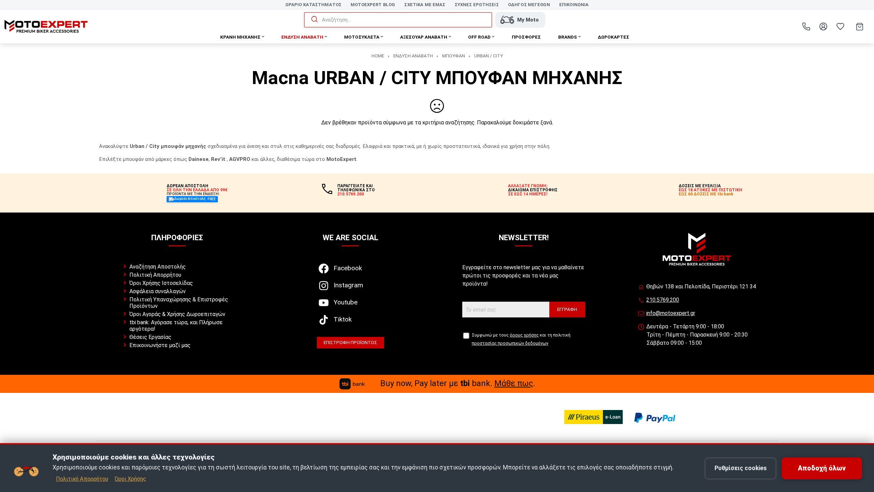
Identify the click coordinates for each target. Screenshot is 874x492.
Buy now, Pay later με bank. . (457, 383)
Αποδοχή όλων (822, 468)
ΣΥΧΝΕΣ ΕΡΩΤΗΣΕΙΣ (477, 4)
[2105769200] (806, 26)
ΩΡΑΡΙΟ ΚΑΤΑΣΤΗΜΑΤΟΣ (313, 4)
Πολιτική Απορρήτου (155, 275)
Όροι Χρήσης (130, 479)
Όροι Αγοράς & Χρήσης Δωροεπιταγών (177, 314)
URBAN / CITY (488, 55)
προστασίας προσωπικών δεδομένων (510, 343)
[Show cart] (860, 27)
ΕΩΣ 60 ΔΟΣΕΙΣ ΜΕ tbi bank (706, 194)
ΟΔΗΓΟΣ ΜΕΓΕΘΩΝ (529, 4)
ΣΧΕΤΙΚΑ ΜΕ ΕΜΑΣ (424, 4)
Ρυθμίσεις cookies (741, 468)
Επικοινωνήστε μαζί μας (160, 345)
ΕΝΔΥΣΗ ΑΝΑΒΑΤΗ (413, 55)
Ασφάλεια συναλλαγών (157, 291)
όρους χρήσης (524, 335)
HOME (377, 55)
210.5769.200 (662, 300)
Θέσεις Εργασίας (150, 337)
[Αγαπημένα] (840, 26)
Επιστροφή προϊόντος (350, 342)
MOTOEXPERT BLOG (373, 4)
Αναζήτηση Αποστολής (157, 266)
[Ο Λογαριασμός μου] (823, 26)
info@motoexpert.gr (670, 313)
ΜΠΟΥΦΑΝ (453, 55)
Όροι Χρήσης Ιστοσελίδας (161, 283)
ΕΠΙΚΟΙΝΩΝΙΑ (574, 4)
